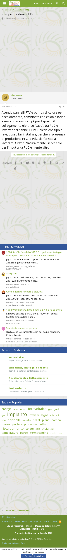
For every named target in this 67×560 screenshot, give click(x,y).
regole (53, 433)
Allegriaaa (11, 273)
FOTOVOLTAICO (13, 269)
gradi (57, 409)
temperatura (10, 433)
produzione (30, 424)
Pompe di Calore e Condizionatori (21, 341)
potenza (6, 424)
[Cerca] (63, 3)
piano (46, 420)
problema (17, 424)
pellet (36, 420)
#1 (64, 106)
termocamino (39, 433)
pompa (56, 420)
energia (7, 409)
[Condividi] (60, 107)
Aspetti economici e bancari (19, 305)
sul (52, 428)
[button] (3, 517)
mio (58, 415)
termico (24, 432)
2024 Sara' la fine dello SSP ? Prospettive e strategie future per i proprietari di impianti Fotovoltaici (34, 254)
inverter (34, 415)
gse (3, 415)
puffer (42, 424)
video (59, 433)
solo (38, 428)
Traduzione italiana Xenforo (13, 543)
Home (54, 521)
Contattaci (7, 521)
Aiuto (46, 521)
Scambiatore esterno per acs (21, 327)
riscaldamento (13, 428)
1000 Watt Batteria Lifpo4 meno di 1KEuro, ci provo (34, 309)
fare (15, 409)
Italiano (12, 517)
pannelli (13, 420)
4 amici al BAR (12, 287)
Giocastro (8, 18)
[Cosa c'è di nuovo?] (57, 3)
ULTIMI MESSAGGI (13, 247)
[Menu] (4, 3)
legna (44, 415)
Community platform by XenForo (27, 539)
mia (52, 415)
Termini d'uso (20, 521)
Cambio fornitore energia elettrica (24, 291)
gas (50, 409)
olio (4, 420)
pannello (26, 420)
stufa (45, 428)
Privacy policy (35, 521)
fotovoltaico (37, 409)
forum (22, 409)
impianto (17, 414)
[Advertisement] (33, 55)
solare (30, 428)
